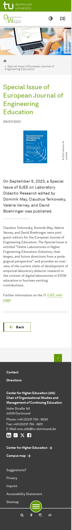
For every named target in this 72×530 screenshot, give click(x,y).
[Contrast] (51, 19)
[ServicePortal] (40, 515)
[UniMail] (50, 515)
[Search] (22, 515)
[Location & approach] (31, 515)
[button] (17, 327)
